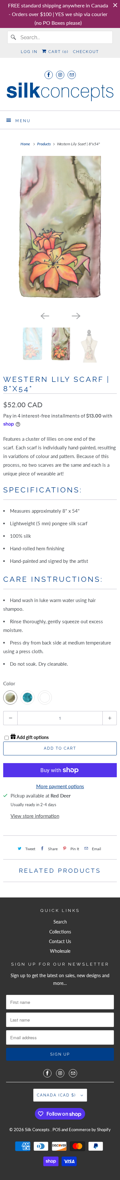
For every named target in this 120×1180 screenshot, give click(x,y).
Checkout (86, 52)
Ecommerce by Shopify (90, 1129)
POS (56, 1129)
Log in (29, 52)
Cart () (57, 52)
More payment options (60, 786)
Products (44, 143)
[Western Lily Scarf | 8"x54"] (60, 232)
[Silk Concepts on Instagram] (60, 75)
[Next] (76, 315)
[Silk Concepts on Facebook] (48, 75)
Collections (60, 931)
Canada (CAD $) (57, 1095)
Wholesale (60, 951)
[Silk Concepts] (60, 94)
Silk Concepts (38, 1129)
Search (60, 921)
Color (9, 683)
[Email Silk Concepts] (72, 75)
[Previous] (44, 315)
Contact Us (60, 941)
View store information (35, 816)
